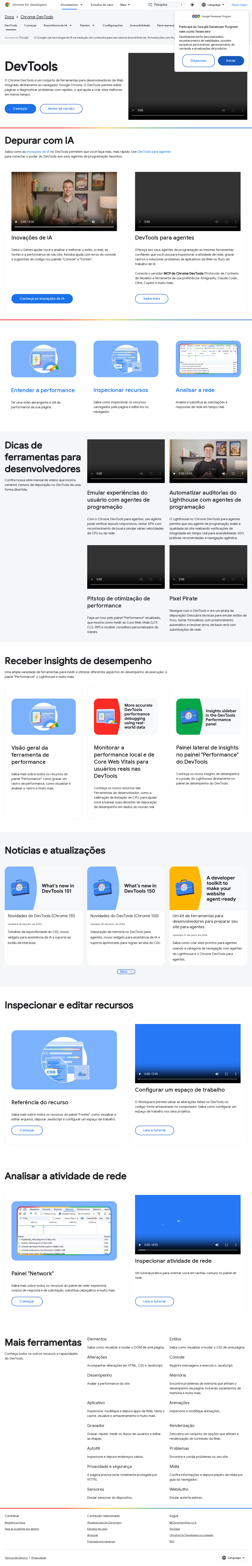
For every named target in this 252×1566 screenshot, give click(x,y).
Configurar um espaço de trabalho (180, 1089)
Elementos (97, 1339)
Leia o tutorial (154, 1130)
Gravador (96, 1425)
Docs (9, 17)
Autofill (93, 1448)
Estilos (175, 1339)
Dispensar (199, 61)
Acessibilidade (140, 25)
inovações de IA (38, 152)
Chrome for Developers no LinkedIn (191, 1535)
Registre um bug (15, 1522)
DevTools (11, 25)
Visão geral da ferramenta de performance (30, 754)
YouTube (175, 1529)
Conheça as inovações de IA (42, 299)
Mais (123, 4)
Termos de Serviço (16, 1557)
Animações (180, 1402)
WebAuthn (179, 1489)
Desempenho (99, 1375)
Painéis (85, 25)
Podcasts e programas (101, 1541)
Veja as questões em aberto (22, 1529)
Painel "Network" (32, 1273)
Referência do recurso (39, 1102)
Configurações (113, 25)
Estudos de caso (102, 4)
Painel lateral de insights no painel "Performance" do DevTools (207, 754)
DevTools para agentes (154, 152)
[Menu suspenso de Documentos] (82, 4)
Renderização (182, 1425)
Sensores (95, 1489)
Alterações (97, 1357)
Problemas (179, 1448)
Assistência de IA (55, 25)
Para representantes (171, 25)
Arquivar (92, 1535)
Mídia (174, 1466)
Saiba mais (151, 299)
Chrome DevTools (36, 17)
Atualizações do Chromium (104, 1522)
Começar (30, 25)
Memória (178, 1375)
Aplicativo (96, 1402)
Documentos (69, 4)
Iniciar (231, 61)
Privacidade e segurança (109, 1466)
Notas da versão (61, 109)
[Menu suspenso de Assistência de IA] (72, 25)
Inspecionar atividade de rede (173, 1260)
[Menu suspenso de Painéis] (94, 25)
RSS (172, 1541)
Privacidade (38, 1557)
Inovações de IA (31, 237)
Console (177, 1357)
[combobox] (166, 4)
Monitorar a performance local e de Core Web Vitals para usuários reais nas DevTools (124, 761)
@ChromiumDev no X (183, 1522)
